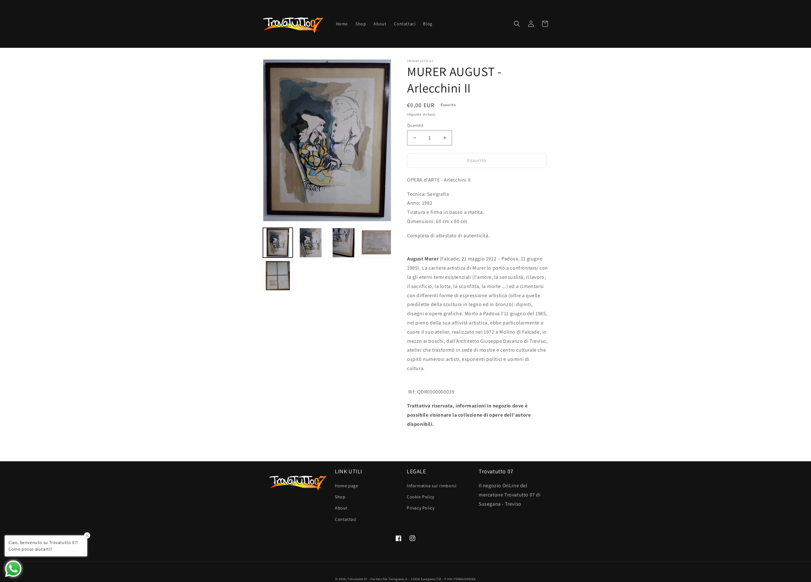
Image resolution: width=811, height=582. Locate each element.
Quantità (415, 125)
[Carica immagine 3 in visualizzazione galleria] (344, 243)
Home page (346, 486)
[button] (517, 24)
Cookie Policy (420, 497)
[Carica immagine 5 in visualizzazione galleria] (278, 276)
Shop (340, 497)
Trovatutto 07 (358, 579)
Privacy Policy (420, 508)
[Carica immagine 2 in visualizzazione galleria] (311, 243)
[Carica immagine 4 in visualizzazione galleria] (376, 243)
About (341, 508)
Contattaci (345, 519)
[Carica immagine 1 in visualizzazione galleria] (278, 243)
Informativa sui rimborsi (431, 486)
